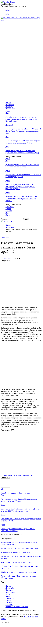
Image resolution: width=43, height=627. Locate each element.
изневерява (29, 475)
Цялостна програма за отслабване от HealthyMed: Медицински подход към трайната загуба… (20, 187)
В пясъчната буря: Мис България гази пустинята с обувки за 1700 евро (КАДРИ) (22, 152)
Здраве (8, 209)
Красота (9, 211)
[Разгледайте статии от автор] (5, 487)
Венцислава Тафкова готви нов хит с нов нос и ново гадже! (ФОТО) (23, 176)
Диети (8, 159)
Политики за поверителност (17, 607)
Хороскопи (10, 207)
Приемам (27, 617)
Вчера (8, 215)
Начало (8, 103)
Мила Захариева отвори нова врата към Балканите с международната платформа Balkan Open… (21, 119)
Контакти (9, 605)
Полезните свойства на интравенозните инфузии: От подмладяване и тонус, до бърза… (21, 199)
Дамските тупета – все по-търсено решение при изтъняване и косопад (22, 166)
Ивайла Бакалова (18, 475)
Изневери (9, 107)
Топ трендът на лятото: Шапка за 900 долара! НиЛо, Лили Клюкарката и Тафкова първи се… (23, 131)
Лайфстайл (10, 105)
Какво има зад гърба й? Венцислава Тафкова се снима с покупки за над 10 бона (23, 142)
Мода (8, 111)
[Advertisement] (20, 39)
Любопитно (10, 109)
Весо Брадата (6, 475)
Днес (7, 113)
